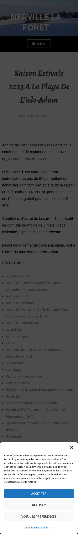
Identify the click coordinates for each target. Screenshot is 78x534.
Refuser (39, 505)
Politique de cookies (37, 527)
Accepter (39, 494)
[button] (72, 447)
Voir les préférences (39, 517)
